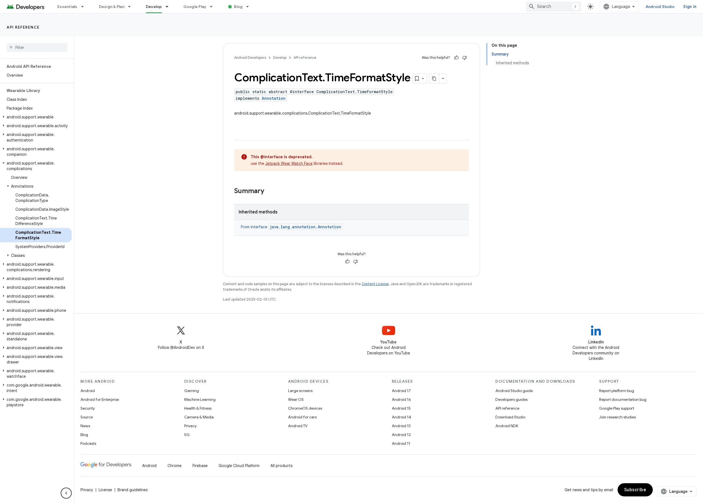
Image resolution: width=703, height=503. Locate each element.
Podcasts (88, 443)
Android (87, 390)
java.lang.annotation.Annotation (305, 226)
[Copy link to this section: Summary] (269, 191)
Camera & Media (199, 417)
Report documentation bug (622, 399)
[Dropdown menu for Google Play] (213, 6)
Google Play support (616, 408)
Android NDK (506, 425)
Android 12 (401, 434)
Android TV (298, 425)
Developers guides (511, 399)
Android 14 (401, 417)
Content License (375, 284)
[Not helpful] (465, 58)
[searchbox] (37, 47)
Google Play (195, 6)
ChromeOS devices (305, 408)
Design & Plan (111, 6)
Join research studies (617, 417)
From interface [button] (291, 226)
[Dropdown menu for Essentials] (84, 6)
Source (86, 417)
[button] (36, 117)
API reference (23, 27)
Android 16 (401, 399)
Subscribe (635, 490)
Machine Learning (200, 399)
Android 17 (401, 390)
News (85, 425)
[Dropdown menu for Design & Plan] (131, 6)
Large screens (300, 390)
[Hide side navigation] (66, 493)
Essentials (67, 6)
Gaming (191, 390)
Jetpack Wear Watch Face (289, 163)
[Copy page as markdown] (434, 78)
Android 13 (401, 425)
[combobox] (553, 7)
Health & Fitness (197, 408)
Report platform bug (616, 390)
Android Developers (250, 57)
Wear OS (296, 399)
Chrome (175, 465)
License (105, 490)
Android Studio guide (514, 390)
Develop (154, 6)
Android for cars (302, 417)
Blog (238, 6)
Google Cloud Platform (239, 465)
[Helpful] (456, 58)
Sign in (689, 6)
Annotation (274, 98)
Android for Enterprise (99, 399)
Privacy (190, 425)
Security (87, 408)
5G (187, 434)
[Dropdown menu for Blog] (249, 6)
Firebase (200, 465)
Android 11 (401, 443)
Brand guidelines (132, 490)
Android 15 (401, 408)
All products (281, 465)
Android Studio (660, 6)
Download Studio (510, 417)
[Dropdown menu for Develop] (169, 6)
